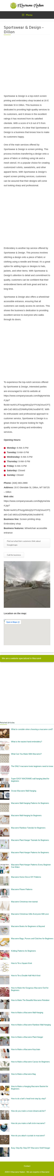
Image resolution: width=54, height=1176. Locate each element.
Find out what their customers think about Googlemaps (24, 543)
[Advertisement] (27, 66)
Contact (27, 1166)
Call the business (14, 555)
